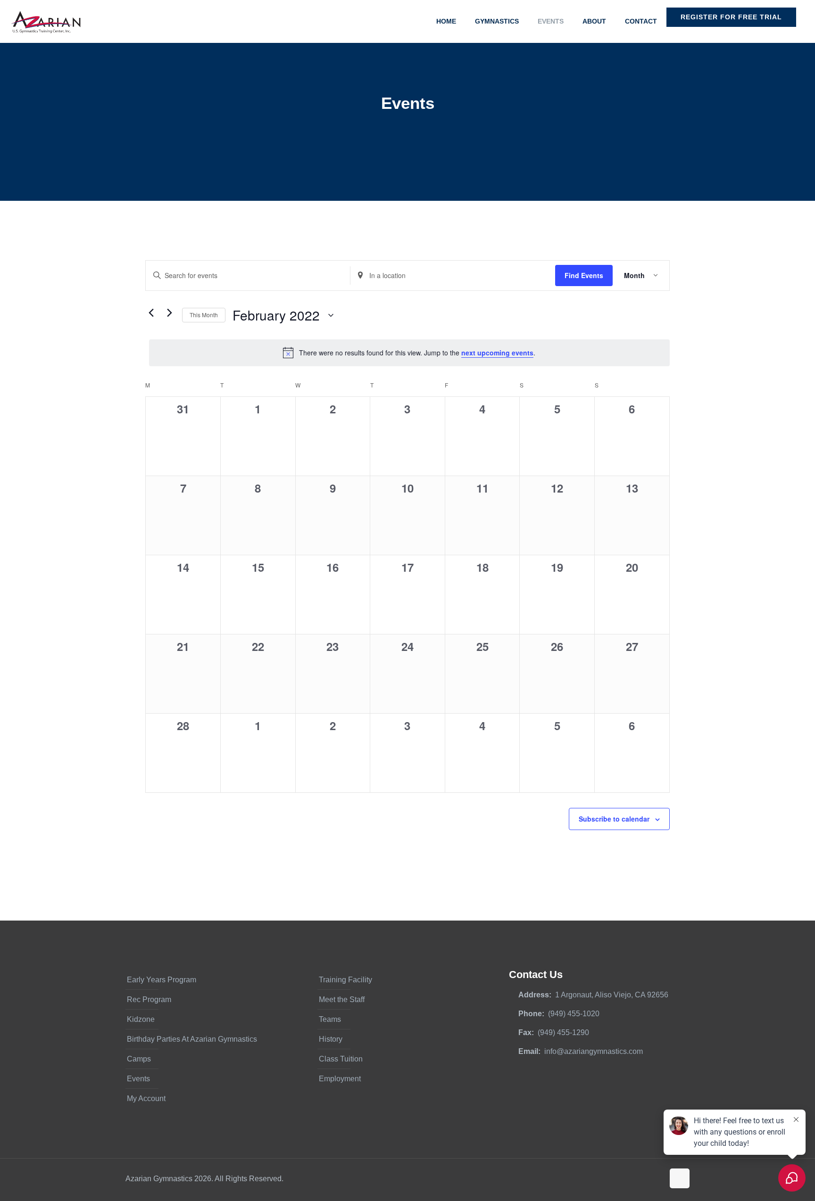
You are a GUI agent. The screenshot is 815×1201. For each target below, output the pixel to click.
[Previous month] (151, 313)
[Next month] (169, 313)
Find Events (584, 275)
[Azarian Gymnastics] (45, 21)
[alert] (409, 352)
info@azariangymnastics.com (593, 1051)
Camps (139, 1059)
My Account (146, 1098)
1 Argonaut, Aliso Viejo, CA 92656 (611, 995)
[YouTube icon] (646, 1179)
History (330, 1039)
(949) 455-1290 (563, 1032)
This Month (204, 315)
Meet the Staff (342, 999)
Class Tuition (341, 1059)
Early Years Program (161, 980)
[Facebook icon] (627, 1179)
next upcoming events (497, 352)
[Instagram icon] (656, 1179)
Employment (340, 1079)
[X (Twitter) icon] (636, 1179)
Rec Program (149, 999)
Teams (330, 1019)
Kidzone (141, 1019)
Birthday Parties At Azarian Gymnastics (192, 1039)
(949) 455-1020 (573, 1014)
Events (138, 1079)
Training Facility (345, 980)
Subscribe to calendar (614, 818)
